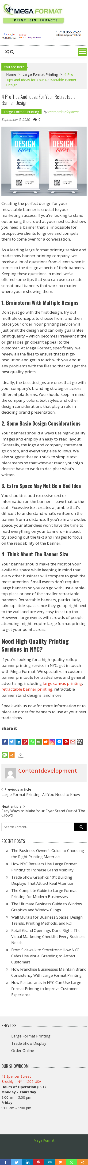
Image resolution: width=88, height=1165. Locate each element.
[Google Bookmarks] (66, 738)
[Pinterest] (25, 738)
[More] (12, 752)
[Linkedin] (18, 738)
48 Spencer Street (16, 1076)
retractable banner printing (26, 689)
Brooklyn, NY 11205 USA (21, 1081)
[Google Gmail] (73, 738)
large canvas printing (62, 683)
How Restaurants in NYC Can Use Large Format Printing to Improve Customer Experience (46, 988)
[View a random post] (7, 52)
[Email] (39, 738)
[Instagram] (52, 738)
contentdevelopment (63, 112)
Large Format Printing (40, 74)
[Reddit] (46, 738)
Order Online (22, 1050)
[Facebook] (5, 738)
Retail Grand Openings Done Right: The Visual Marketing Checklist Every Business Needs (48, 936)
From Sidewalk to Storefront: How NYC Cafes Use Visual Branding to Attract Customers (45, 956)
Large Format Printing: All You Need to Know (40, 794)
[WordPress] (80, 738)
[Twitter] (12, 738)
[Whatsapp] (32, 738)
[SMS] (5, 752)
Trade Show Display (28, 1043)
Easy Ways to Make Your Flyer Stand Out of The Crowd (43, 813)
